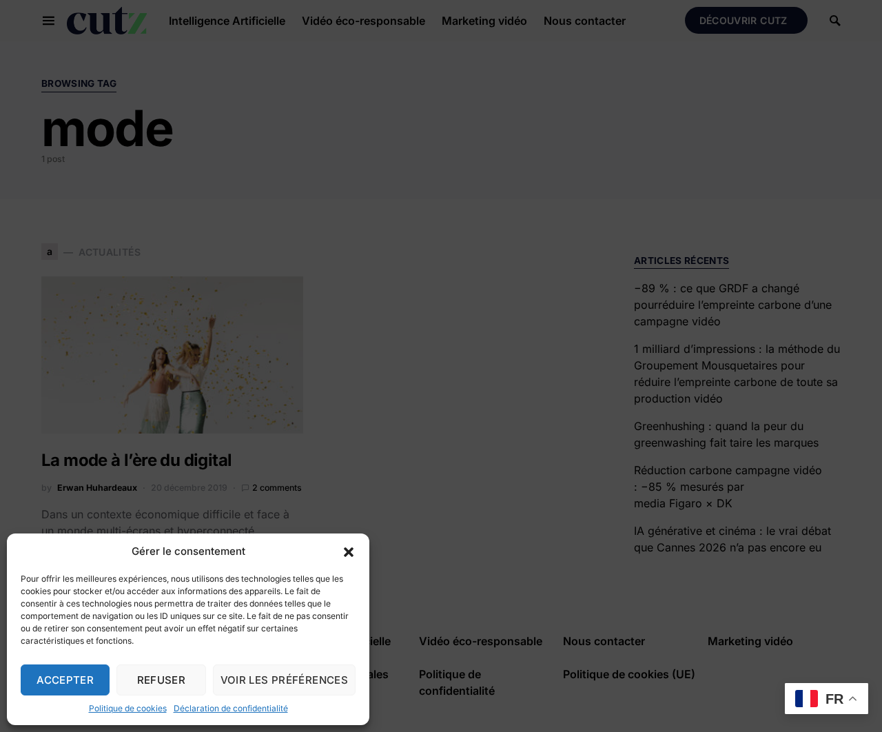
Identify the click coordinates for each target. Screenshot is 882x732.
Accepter (65, 680)
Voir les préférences (284, 680)
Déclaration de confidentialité (231, 708)
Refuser (161, 680)
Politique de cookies (128, 708)
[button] (349, 551)
